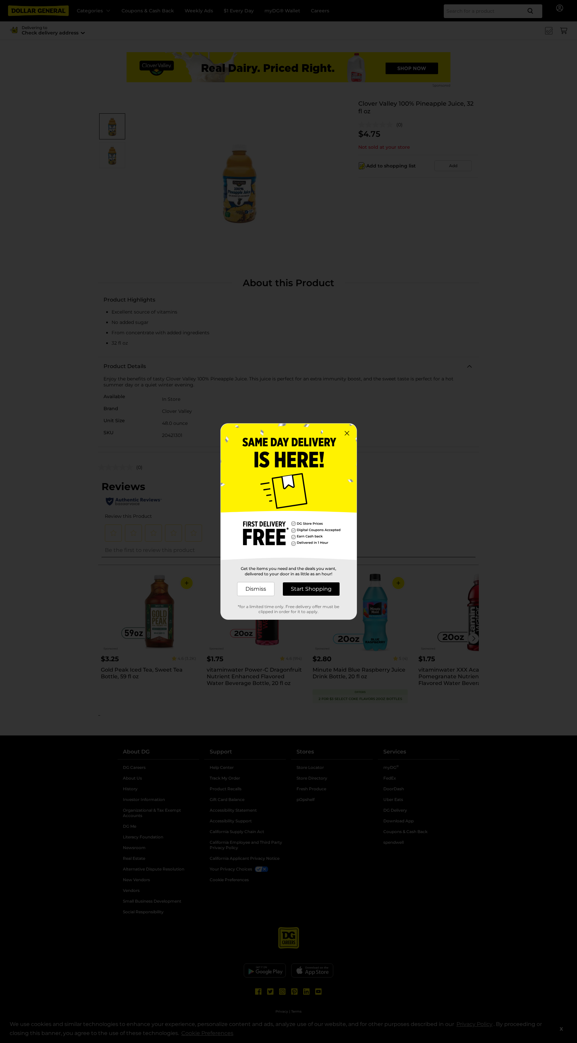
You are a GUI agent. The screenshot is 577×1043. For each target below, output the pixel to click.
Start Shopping (311, 589)
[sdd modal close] (347, 433)
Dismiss (255, 589)
